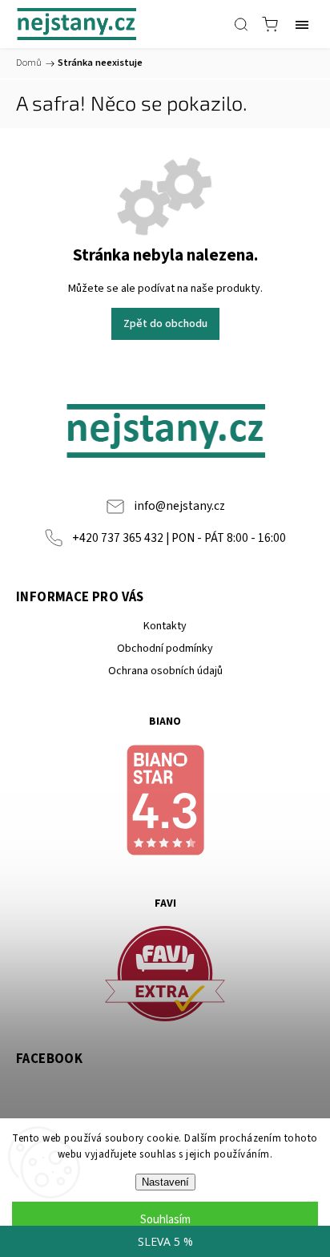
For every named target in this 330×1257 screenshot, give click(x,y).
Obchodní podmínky (165, 649)
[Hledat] (241, 24)
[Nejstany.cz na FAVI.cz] (165, 976)
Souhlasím (165, 1219)
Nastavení (165, 1182)
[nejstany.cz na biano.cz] (165, 802)
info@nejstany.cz (179, 506)
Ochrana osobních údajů (165, 671)
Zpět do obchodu (165, 324)
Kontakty (165, 626)
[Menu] (302, 24)
